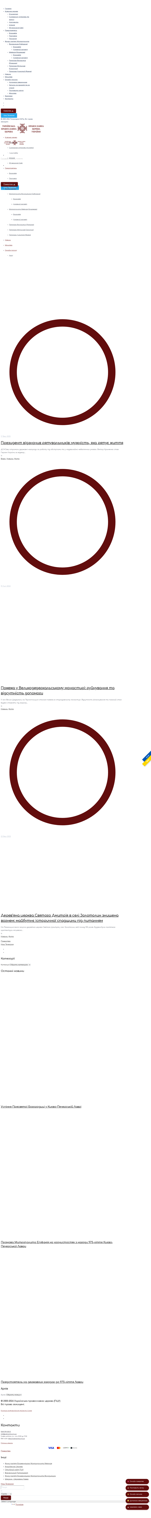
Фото (17, 459)
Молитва (8, 77)
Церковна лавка (134, 1507)
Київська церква (11, 11)
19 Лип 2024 (6, 586)
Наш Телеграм (8, 115)
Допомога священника (137, 1500)
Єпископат (13, 14)
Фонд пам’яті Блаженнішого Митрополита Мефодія (28, 1464)
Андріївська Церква (14, 1467)
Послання (13, 39)
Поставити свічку (135, 1488)
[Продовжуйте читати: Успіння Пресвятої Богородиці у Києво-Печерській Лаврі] (62, 1039)
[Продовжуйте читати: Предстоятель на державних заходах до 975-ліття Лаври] (62, 1314)
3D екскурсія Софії (16, 28)
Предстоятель (11, 30)
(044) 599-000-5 (6, 1431)
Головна (8, 8)
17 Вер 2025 (6, 436)
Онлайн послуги (11, 79)
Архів (3, 1395)
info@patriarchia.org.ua (9, 1434)
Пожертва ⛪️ (8, 111)
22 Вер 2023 (6, 836)
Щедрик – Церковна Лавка (16, 1479)
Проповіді (13, 36)
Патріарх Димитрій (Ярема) (20, 71)
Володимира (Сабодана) (18, 44)
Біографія (13, 33)
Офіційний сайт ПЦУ (14, 1470)
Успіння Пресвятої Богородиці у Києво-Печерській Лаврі (41, 1106)
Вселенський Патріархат (16, 1473)
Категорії (5, 965)
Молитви (12, 93)
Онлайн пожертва (135, 1481)
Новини (8, 74)
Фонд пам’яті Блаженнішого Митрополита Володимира (30, 1476)
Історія (12, 25)
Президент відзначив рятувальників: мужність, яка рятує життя (62, 443)
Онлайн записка (134, 1494)
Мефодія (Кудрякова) (17, 52)
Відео (3, 459)
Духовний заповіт (20, 49)
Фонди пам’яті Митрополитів (17, 41)
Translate (19, 1505)
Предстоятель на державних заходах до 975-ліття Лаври (42, 1381)
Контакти (9, 99)
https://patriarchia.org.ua (16, 1438)
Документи (13, 22)
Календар (8, 96)
